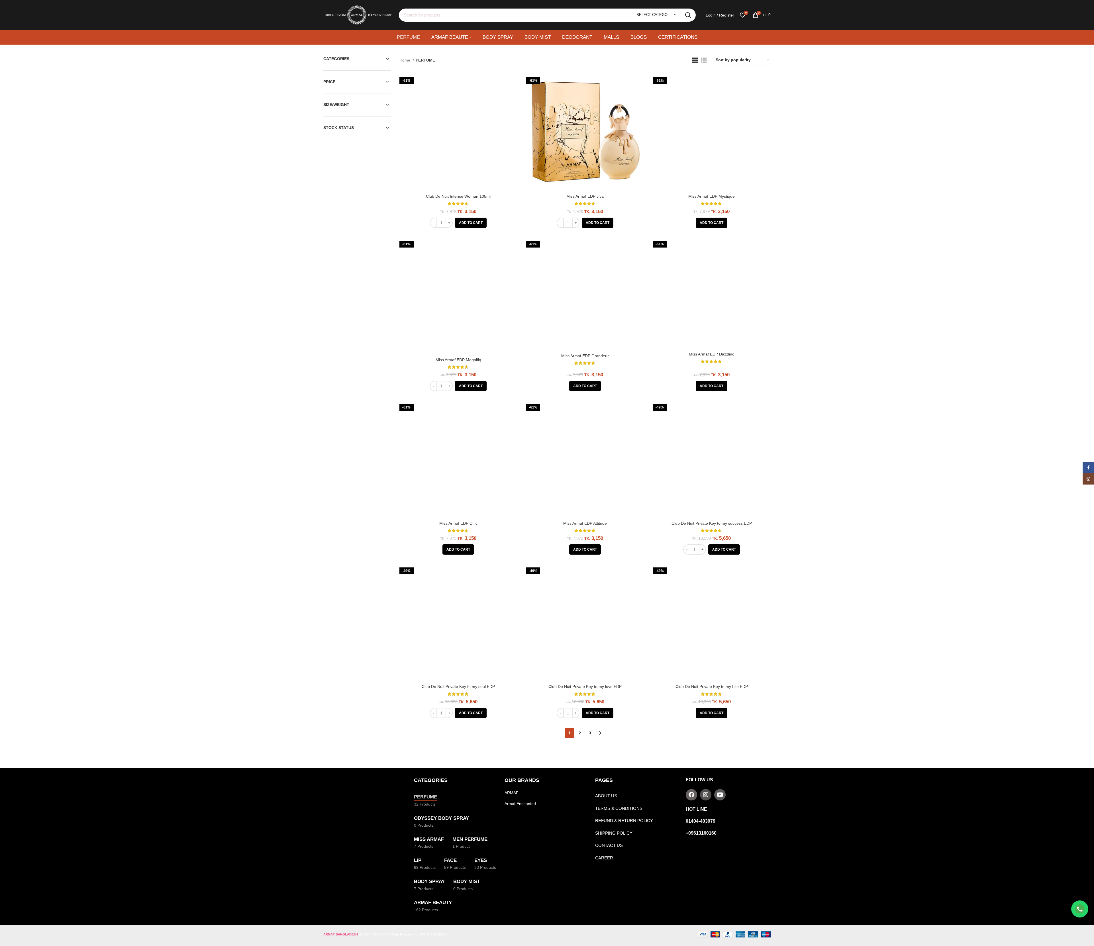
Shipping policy (613, 833)
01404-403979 (700, 821)
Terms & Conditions (618, 808)
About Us (606, 795)
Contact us (609, 845)
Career (604, 857)
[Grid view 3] (695, 60)
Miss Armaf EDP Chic (458, 523)
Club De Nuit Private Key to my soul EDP (458, 686)
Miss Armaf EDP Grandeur (585, 356)
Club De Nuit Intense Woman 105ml (458, 196)
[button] (471, 223)
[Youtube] (720, 794)
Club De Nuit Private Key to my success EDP (711, 523)
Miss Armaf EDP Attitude (585, 523)
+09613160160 (701, 833)
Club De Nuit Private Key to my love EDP (585, 686)
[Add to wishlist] (513, 95)
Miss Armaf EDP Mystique (711, 196)
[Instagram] (705, 794)
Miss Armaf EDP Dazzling (711, 354)
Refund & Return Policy (624, 820)
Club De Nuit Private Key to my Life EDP (711, 686)
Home (405, 60)
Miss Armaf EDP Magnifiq (458, 359)
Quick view (513, 82)
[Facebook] (691, 794)
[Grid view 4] (704, 60)
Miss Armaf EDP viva (585, 196)
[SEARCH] (688, 15)
